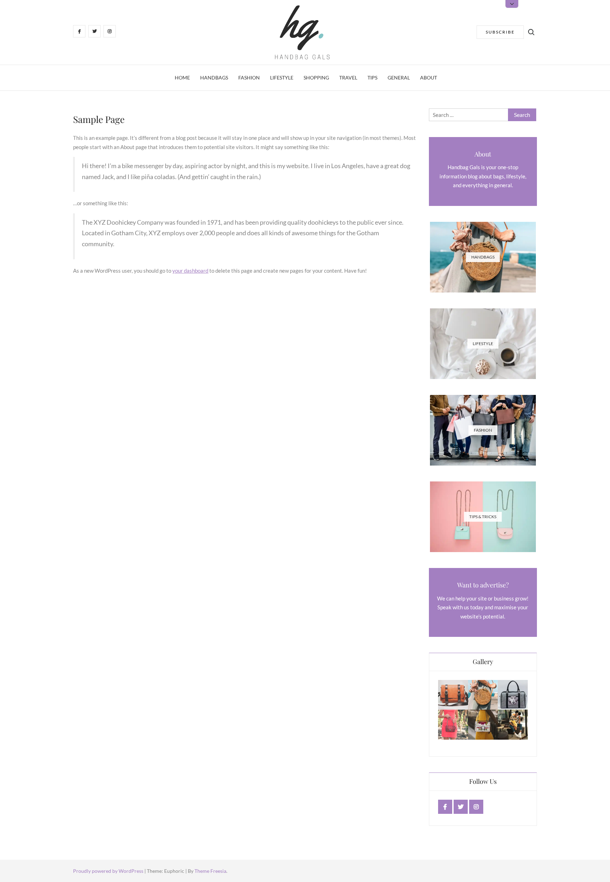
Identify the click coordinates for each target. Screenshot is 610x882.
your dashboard (190, 270)
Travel (348, 78)
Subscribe (500, 32)
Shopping (316, 78)
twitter (461, 807)
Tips (372, 78)
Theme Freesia (210, 871)
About (428, 78)
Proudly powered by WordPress (108, 871)
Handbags (214, 78)
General (399, 78)
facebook (445, 807)
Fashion (249, 78)
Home (182, 78)
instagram (476, 807)
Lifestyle (281, 78)
